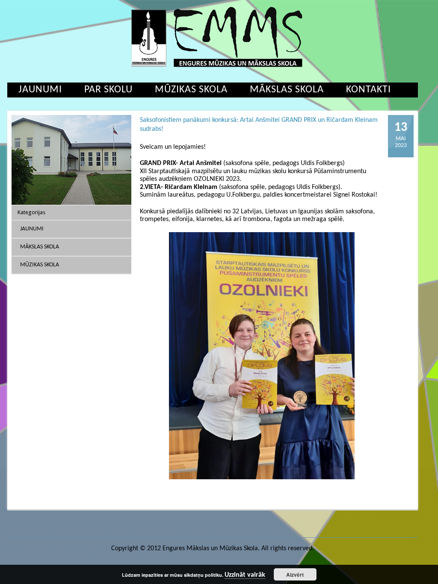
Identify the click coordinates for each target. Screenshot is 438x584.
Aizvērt (295, 574)
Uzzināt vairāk (245, 575)
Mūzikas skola (191, 90)
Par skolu (108, 90)
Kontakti (368, 90)
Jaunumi (40, 90)
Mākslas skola (287, 90)
